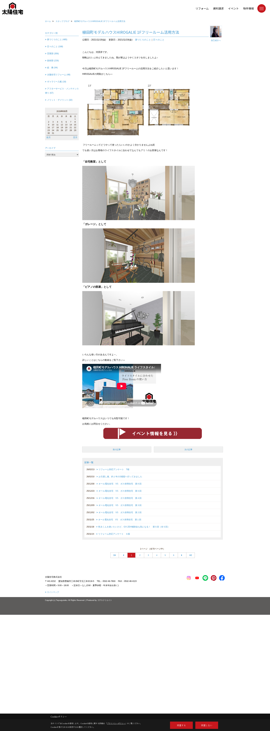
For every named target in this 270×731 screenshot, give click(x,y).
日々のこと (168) (55, 46)
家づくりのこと (143, 40)
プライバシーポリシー (116, 723)
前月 (48, 137)
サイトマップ (53, 592)
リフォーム (202, 8)
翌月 (75, 137)
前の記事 (117, 449)
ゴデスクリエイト (104, 600)
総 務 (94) (52, 67)
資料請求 (218, 8)
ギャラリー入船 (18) (56, 81)
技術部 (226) (53, 60)
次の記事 (188, 449)
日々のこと (158, 40)
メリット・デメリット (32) (59, 100)
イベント (233, 8)
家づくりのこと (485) (57, 39)
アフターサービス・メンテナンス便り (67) (62, 90)
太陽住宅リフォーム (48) (58, 74)
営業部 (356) (53, 53)
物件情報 (248, 8)
